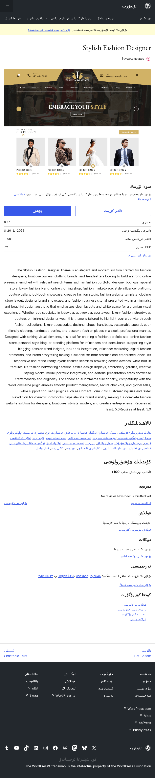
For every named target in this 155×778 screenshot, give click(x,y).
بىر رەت (90, 443)
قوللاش (70, 681)
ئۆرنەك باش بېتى (141, 255)
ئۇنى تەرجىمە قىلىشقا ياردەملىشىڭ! (49, 29)
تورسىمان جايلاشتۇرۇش (128, 443)
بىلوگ (112, 432)
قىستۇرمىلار (105, 688)
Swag (31, 695)
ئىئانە (32, 688)
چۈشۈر (37, 211)
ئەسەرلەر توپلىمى (73, 443)
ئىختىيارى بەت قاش (75, 432)
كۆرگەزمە (106, 674)
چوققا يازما (134, 448)
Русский (95, 576)
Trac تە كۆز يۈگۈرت (134, 614)
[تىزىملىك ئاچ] (6, 6)
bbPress (143, 723)
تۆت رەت (38, 438)
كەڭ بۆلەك (42, 448)
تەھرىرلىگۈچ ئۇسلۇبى (130, 438)
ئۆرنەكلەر (145, 18)
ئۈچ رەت (71, 448)
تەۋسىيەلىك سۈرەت (104, 438)
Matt (145, 716)
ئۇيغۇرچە (135, 748)
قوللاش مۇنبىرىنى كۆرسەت (135, 529)
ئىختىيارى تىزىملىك (33, 432)
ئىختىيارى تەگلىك (98, 432)
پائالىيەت (32, 681)
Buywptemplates (133, 58)
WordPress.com (137, 709)
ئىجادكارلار (68, 688)
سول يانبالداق (105, 443)
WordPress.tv (63, 695)
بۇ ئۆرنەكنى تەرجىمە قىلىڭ (135, 584)
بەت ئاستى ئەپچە (56, 438)
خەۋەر (146, 681)
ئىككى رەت (57, 448)
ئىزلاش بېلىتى (138, 619)
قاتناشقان (31, 674)
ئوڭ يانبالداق (53, 443)
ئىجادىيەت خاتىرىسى (134, 604)
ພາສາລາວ (82, 576)
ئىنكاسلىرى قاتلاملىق (90, 448)
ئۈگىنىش (69, 674)
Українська (45, 576)
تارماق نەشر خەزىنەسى (131, 609)
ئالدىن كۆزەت (113, 211)
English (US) (66, 576)
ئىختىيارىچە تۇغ (54, 432)
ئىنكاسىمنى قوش (141, 503)
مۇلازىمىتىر (144, 688)
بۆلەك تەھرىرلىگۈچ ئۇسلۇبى (134, 432)
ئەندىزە (108, 695)
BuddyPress (140, 730)
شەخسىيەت (143, 695)
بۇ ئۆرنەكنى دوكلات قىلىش (135, 556)
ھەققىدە (145, 674)
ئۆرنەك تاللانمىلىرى (115, 448)
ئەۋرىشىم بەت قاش (79, 438)
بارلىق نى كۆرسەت (15, 503)
